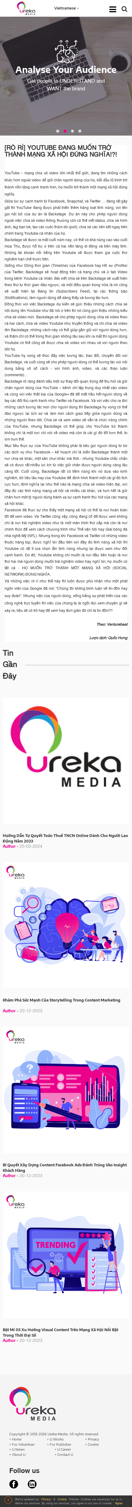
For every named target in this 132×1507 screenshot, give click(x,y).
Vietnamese (65, 8)
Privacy (46, 1499)
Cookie (63, 1499)
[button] (57, 131)
